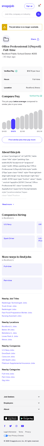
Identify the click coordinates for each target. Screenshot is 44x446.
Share (33, 39)
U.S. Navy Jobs (8, 350)
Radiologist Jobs (9, 309)
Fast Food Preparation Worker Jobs (17, 313)
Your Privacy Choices (16, 436)
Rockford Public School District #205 (19, 54)
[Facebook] (5, 426)
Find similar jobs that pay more (22, 140)
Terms (21, 432)
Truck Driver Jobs (9, 306)
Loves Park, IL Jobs (10, 336)
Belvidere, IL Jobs (9, 333)
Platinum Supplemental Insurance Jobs (18, 363)
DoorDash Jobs (8, 353)
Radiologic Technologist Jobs (14, 303)
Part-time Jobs (8, 377)
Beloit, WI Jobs (8, 330)
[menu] (39, 6)
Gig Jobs (6, 380)
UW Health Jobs (8, 360)
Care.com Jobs (8, 357)
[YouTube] (22, 426)
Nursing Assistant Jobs (11, 316)
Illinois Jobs (7, 340)
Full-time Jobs (8, 374)
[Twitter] (10, 426)
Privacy (28, 432)
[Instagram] (16, 426)
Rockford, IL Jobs (9, 326)
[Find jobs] (38, 14)
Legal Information (10, 432)
